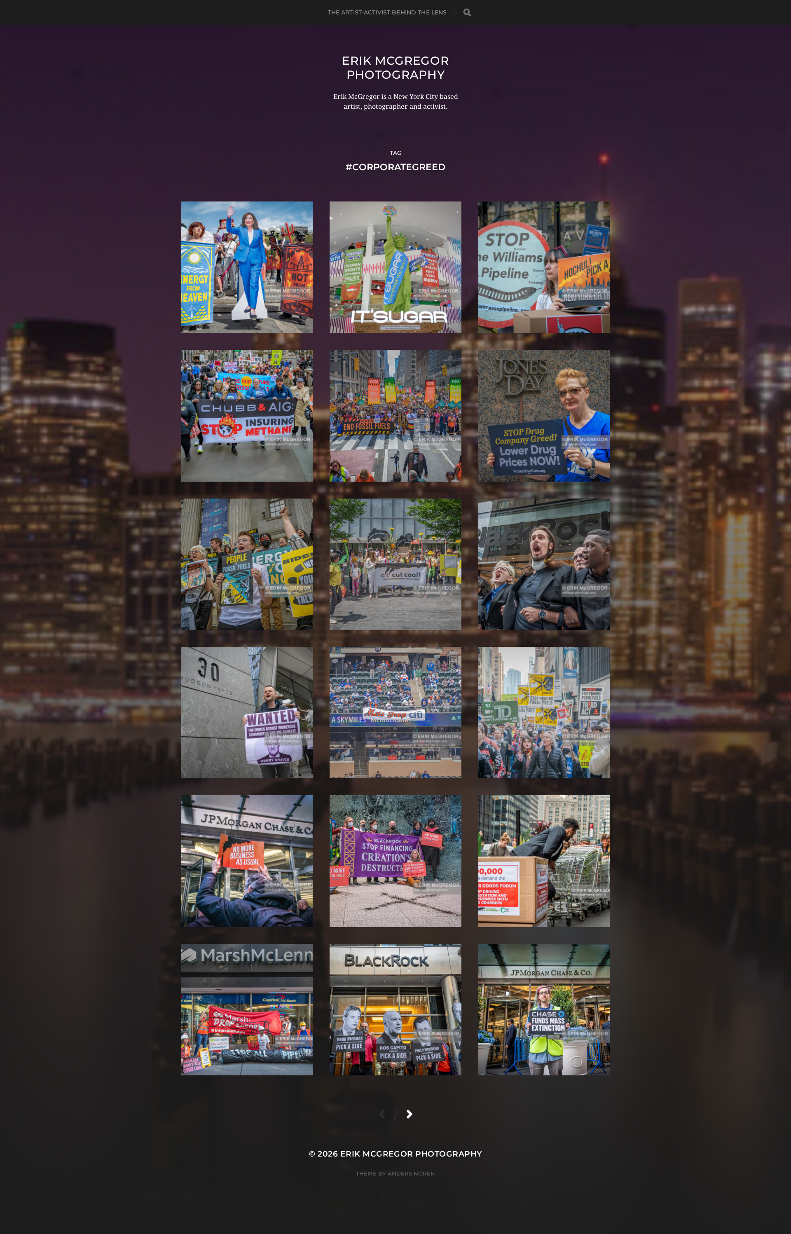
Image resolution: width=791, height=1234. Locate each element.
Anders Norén (411, 1173)
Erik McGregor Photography (395, 68)
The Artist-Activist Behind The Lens (387, 12)
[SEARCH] (467, 12)
